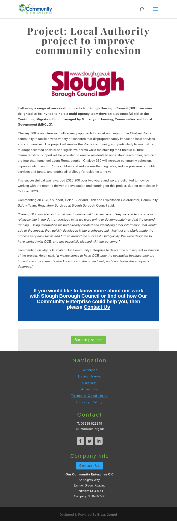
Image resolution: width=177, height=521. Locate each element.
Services (90, 370)
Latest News (89, 376)
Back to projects (88, 339)
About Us (89, 389)
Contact (89, 383)
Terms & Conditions (89, 395)
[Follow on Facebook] (80, 441)
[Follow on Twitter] (89, 441)
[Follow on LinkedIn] (99, 441)
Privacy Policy (89, 402)
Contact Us (97, 307)
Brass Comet (107, 514)
